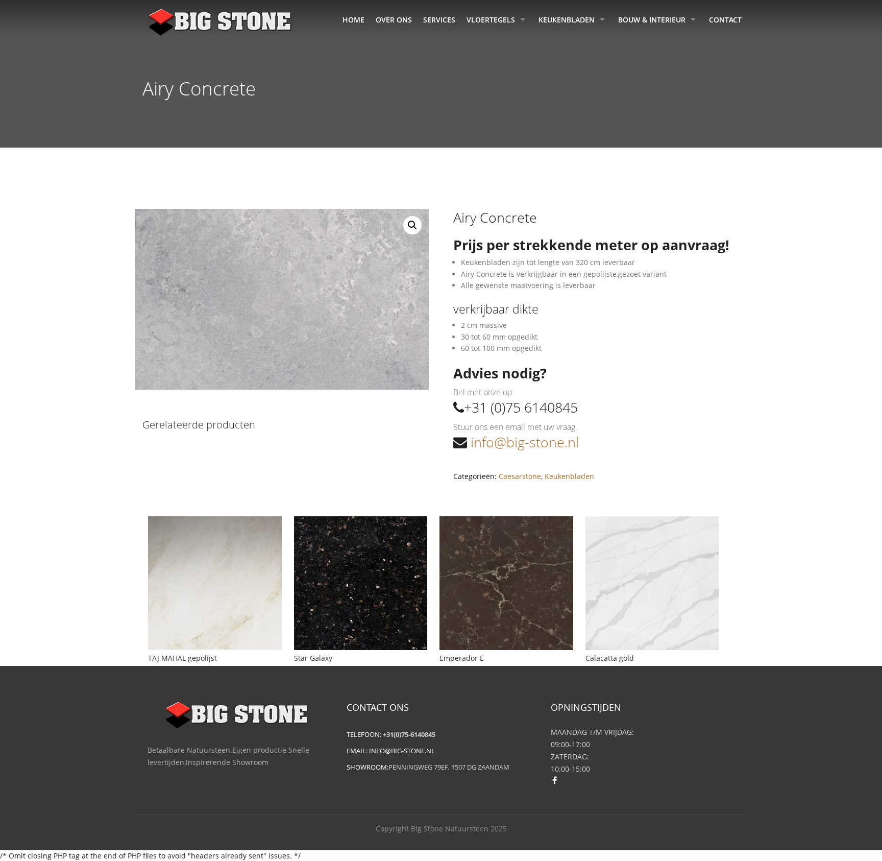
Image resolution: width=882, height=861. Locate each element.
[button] (412, 225)
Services (439, 20)
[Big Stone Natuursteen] (220, 20)
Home (353, 20)
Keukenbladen (566, 20)
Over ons (394, 20)
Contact (725, 20)
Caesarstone (520, 476)
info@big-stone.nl (523, 442)
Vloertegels (491, 20)
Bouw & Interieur (651, 20)
